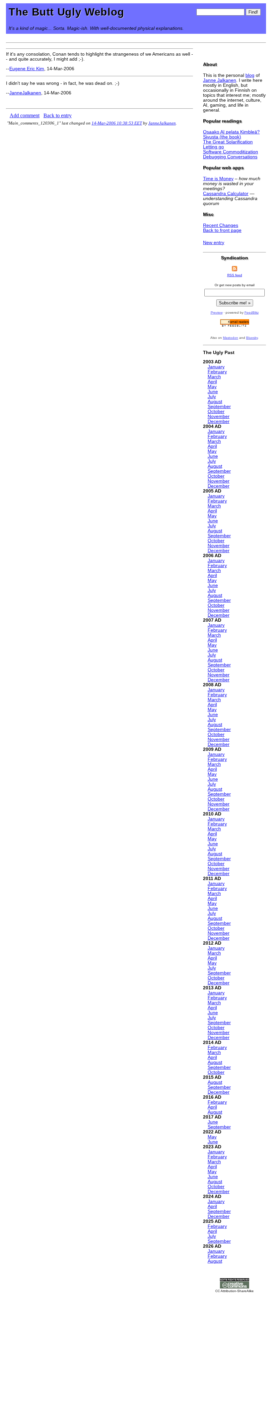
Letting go (213, 146)
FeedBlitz (251, 312)
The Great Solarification (228, 141)
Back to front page (222, 230)
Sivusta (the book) (222, 136)
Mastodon (230, 338)
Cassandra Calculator (225, 193)
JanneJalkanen (25, 92)
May (212, 386)
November (219, 416)
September (219, 406)
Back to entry (57, 115)
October (216, 411)
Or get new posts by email (234, 285)
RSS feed (234, 275)
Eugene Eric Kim (26, 68)
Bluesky (252, 338)
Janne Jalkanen (219, 80)
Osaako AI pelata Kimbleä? (231, 132)
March (214, 376)
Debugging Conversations (230, 156)
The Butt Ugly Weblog (66, 12)
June (213, 391)
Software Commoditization (230, 151)
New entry (213, 242)
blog (249, 75)
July (212, 396)
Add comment (24, 115)
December (219, 421)
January (216, 366)
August (215, 401)
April (212, 381)
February (217, 371)
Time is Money (218, 178)
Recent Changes (220, 225)
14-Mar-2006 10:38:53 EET (117, 123)
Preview (217, 312)
